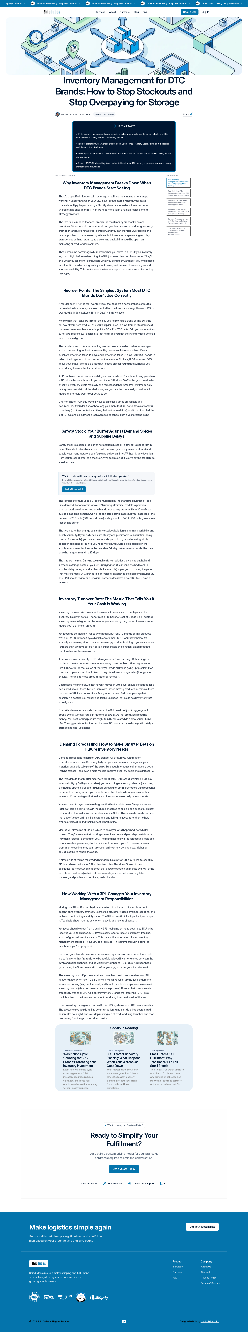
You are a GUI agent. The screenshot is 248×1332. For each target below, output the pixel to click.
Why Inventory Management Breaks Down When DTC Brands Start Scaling (178, 183)
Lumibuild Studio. (210, 1321)
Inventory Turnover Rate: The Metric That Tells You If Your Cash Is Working (178, 212)
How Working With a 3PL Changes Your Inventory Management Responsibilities (177, 231)
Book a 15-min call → (74, 489)
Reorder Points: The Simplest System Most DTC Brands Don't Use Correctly (178, 193)
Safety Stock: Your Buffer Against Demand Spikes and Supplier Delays (177, 202)
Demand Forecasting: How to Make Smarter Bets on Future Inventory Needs (178, 221)
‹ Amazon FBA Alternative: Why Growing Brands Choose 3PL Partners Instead (42, 1093)
